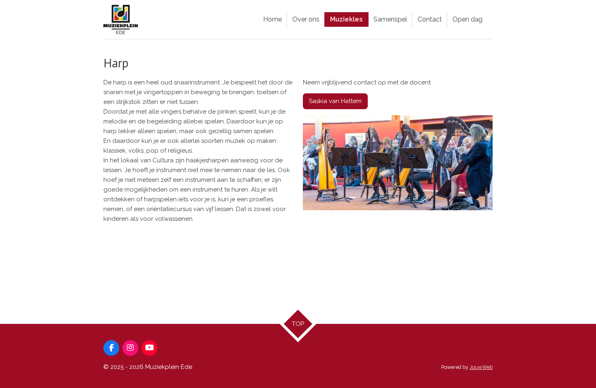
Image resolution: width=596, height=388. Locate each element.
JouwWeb (481, 367)
